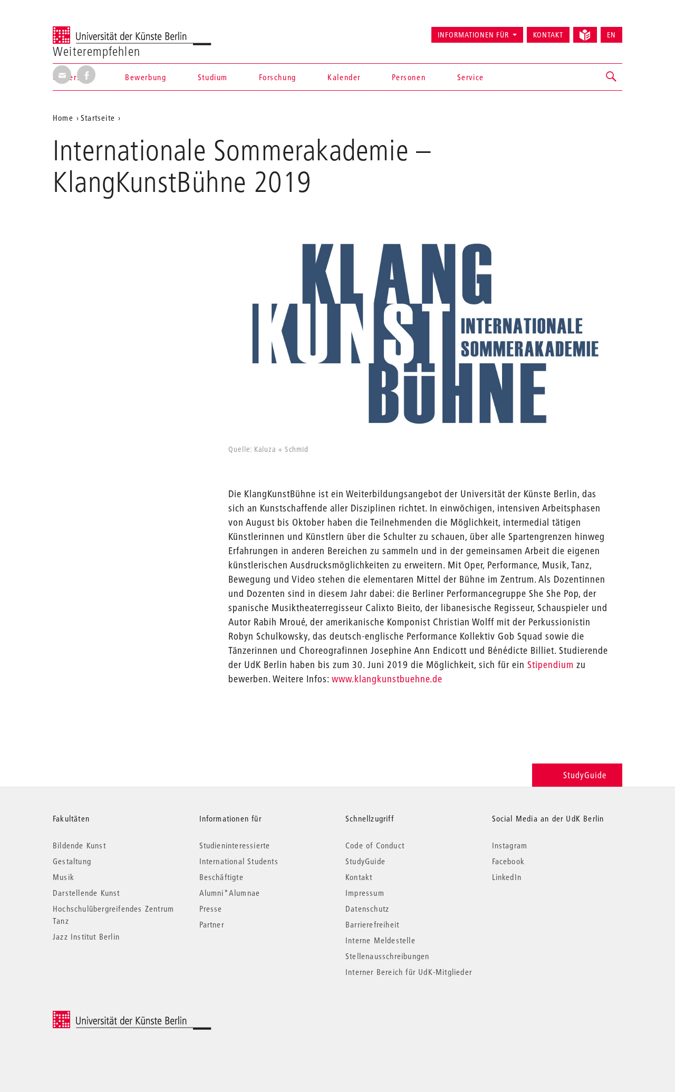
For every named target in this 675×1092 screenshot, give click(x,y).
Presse (211, 908)
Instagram (510, 845)
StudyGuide (584, 774)
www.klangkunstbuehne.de (387, 679)
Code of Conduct (374, 845)
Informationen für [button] (473, 35)
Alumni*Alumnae (230, 892)
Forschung (277, 77)
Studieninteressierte (235, 845)
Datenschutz (367, 908)
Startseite (98, 117)
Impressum (364, 892)
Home (63, 117)
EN (611, 35)
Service (470, 77)
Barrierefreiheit (372, 924)
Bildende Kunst (79, 845)
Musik (63, 877)
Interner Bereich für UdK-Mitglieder (408, 972)
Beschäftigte (221, 877)
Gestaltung (72, 861)
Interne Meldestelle (380, 940)
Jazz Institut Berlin (86, 936)
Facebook (508, 861)
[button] (611, 77)
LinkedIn (507, 877)
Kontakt (548, 35)
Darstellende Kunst (86, 892)
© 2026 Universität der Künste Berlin (108, 1016)
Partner (211, 924)
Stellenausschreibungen (387, 956)
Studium (213, 77)
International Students (238, 861)
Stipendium (550, 665)
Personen (409, 77)
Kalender (344, 77)
